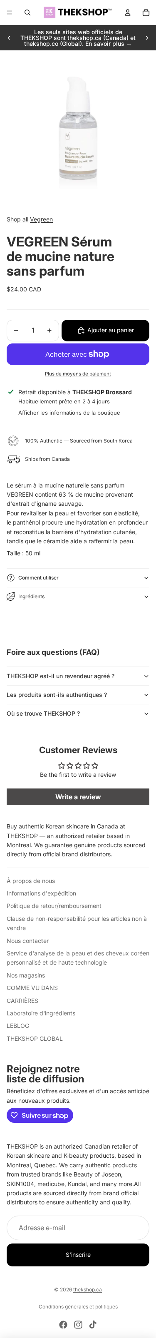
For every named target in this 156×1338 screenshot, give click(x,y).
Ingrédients (31, 596)
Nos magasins (26, 975)
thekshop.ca (87, 1289)
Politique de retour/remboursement (54, 905)
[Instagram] (78, 1325)
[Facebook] (63, 1325)
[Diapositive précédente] (9, 38)
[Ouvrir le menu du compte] (128, 12)
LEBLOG (18, 1025)
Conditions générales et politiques (78, 1306)
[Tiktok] (93, 1325)
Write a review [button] (78, 797)
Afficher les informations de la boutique (69, 412)
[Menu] (9, 12)
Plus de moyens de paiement (78, 374)
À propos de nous (31, 880)
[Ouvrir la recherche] (27, 12)
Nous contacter (28, 940)
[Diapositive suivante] (147, 38)
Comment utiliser (38, 577)
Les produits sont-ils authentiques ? (57, 694)
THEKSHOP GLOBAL (35, 1038)
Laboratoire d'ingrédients (41, 1013)
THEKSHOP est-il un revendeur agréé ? (60, 675)
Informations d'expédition (41, 893)
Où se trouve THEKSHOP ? (43, 713)
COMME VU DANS (32, 987)
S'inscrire (78, 1254)
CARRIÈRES (22, 1000)
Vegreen (41, 219)
